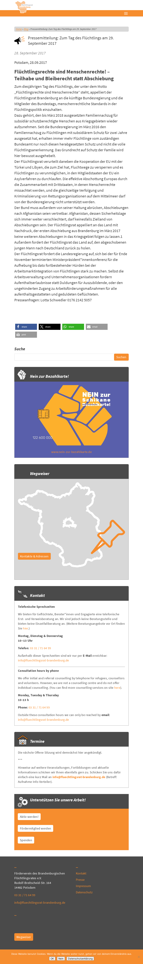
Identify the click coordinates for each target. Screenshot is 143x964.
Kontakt (81, 873)
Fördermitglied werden (35, 828)
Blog (26, 29)
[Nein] (138, 957)
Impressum (83, 886)
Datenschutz (84, 892)
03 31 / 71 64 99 (40, 648)
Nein (60, 958)
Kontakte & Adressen (34, 556)
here (117, 688)
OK (52, 958)
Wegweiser (23, 937)
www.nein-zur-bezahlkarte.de (71, 452)
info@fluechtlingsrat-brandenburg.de (43, 660)
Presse (80, 880)
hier (25, 628)
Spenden (26, 840)
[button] (26, 327)
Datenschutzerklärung (80, 958)
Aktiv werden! (29, 817)
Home (19, 29)
